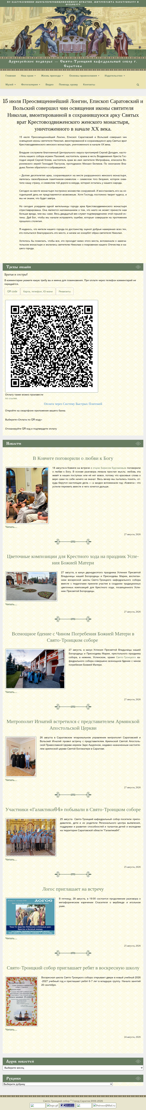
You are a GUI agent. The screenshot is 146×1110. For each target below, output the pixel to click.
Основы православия (83, 75)
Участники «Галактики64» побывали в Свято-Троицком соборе (73, 809)
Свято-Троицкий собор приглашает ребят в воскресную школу (73, 968)
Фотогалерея (29, 84)
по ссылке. (11, 398)
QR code (12, 291)
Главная (11, 75)
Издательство (114, 75)
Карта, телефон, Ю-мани (38, 291)
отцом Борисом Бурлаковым (109, 467)
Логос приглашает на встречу (73, 889)
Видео (50, 84)
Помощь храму (68, 84)
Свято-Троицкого (126, 657)
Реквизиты (65, 291)
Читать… (11, 527)
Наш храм (27, 75)
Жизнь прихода (51, 75)
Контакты (89, 84)
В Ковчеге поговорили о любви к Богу (73, 458)
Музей (10, 84)
